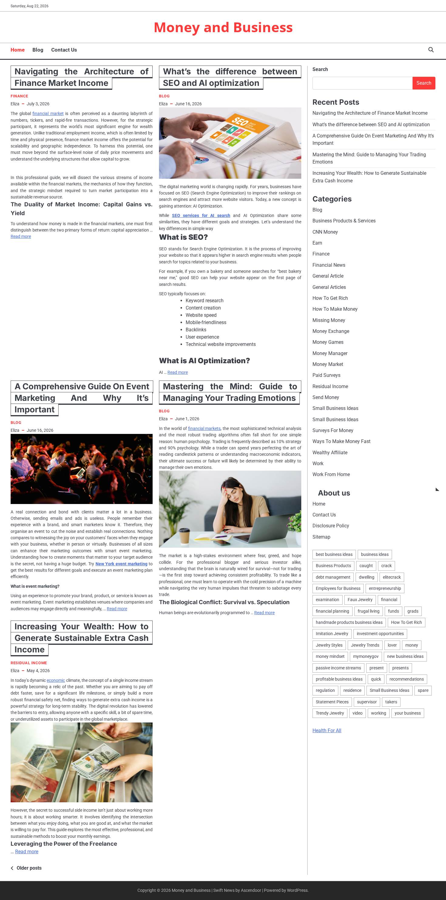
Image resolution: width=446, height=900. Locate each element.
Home (18, 50)
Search (320, 69)
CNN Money (325, 232)
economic (56, 680)
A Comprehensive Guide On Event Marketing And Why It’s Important (82, 397)
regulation (325, 690)
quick (376, 678)
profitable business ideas (339, 678)
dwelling (366, 576)
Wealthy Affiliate (330, 452)
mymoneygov (366, 656)
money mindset (330, 656)
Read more (21, 236)
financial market (48, 113)
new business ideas (405, 656)
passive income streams (338, 667)
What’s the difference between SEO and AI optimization (371, 124)
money (411, 644)
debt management (333, 576)
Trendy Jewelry (330, 712)
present (377, 667)
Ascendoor (251, 890)
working (378, 712)
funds (393, 610)
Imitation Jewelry (332, 633)
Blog (37, 50)
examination (327, 599)
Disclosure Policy (331, 526)
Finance (19, 96)
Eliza (15, 103)
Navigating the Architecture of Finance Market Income (370, 113)
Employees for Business (338, 588)
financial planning (332, 610)
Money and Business (223, 27)
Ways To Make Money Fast (341, 441)
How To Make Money (335, 309)
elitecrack (392, 576)
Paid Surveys (326, 375)
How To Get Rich (330, 298)
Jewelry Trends (365, 644)
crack (386, 565)
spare (423, 690)
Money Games (328, 342)
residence (352, 690)
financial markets (204, 428)
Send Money (326, 397)
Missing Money (329, 320)
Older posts (29, 868)
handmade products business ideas (349, 622)
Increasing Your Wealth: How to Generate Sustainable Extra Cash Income (82, 638)
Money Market (328, 364)
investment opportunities (380, 633)
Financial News (329, 265)
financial (389, 599)
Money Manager (330, 353)
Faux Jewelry (360, 599)
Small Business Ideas (335, 408)
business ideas (375, 554)
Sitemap (321, 537)
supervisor (367, 701)
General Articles (329, 287)
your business (408, 712)
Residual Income (29, 663)
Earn (317, 243)
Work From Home (331, 474)
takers (391, 701)
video (358, 712)
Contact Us (64, 50)
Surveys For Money (333, 430)
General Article (328, 276)
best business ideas (334, 554)
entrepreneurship (385, 588)
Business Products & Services (344, 221)
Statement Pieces (332, 701)
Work (318, 463)
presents (400, 667)
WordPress (297, 890)
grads (412, 610)
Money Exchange (331, 331)
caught (366, 565)
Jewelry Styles (329, 644)
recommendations (407, 678)
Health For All (327, 730)
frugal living (369, 610)
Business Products (333, 565)
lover (392, 644)
